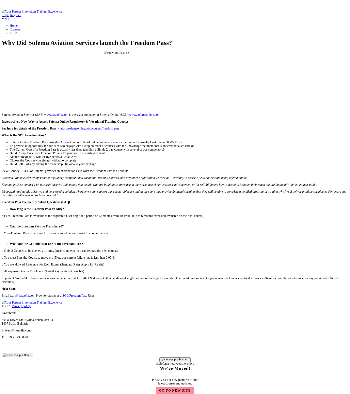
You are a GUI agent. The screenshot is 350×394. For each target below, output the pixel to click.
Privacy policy (21, 306)
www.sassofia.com (56, 114)
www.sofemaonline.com (144, 114)
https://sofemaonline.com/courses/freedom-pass (90, 128)
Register (15, 15)
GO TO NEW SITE (175, 390)
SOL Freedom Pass (74, 295)
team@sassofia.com (22, 295)
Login (5, 15)
